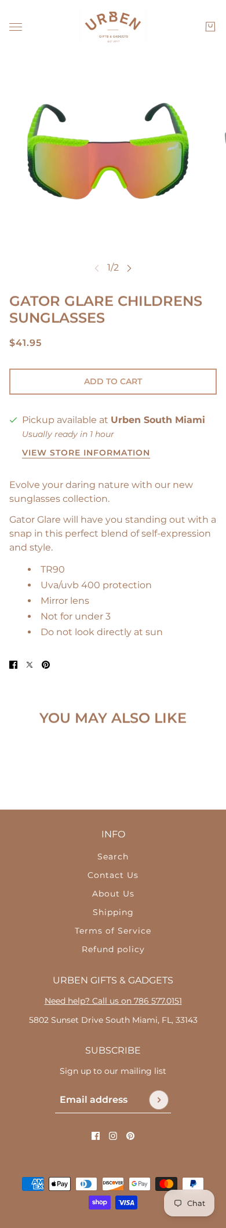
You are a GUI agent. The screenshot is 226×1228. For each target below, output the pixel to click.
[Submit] (159, 1100)
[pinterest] (130, 1135)
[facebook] (95, 1135)
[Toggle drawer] (15, 27)
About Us (113, 893)
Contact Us (113, 875)
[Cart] (210, 26)
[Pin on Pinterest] (45, 664)
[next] (129, 268)
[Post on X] (29, 664)
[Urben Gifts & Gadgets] (113, 26)
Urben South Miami (158, 419)
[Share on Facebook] (13, 664)
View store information (86, 453)
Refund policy (113, 949)
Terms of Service (113, 930)
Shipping (113, 912)
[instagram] (113, 1135)
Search (113, 856)
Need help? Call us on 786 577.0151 (113, 1001)
